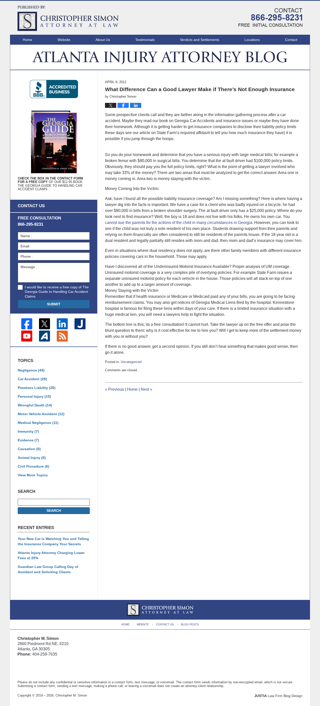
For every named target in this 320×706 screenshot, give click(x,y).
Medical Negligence (38, 423)
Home (27, 40)
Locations (252, 40)
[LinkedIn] (62, 323)
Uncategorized (131, 362)
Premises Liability (37, 388)
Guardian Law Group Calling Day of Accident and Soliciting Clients (48, 569)
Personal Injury (34, 396)
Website (64, 40)
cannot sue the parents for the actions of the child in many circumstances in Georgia (178, 222)
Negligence (31, 370)
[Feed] (62, 336)
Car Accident (32, 379)
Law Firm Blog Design (278, 696)
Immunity (28, 431)
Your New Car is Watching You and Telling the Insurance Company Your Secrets (53, 541)
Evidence (28, 440)
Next (146, 389)
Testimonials (145, 40)
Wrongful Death (35, 405)
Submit (53, 304)
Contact (291, 40)
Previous (114, 389)
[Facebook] (27, 323)
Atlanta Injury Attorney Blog (68, 18)
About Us (103, 40)
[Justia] (80, 323)
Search (53, 511)
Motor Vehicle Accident (41, 414)
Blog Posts (190, 624)
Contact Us (165, 624)
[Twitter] (44, 323)
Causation (29, 449)
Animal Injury (32, 458)
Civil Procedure (33, 466)
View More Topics (33, 475)
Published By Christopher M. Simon (270, 17)
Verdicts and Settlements (199, 40)
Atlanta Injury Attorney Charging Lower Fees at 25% (51, 555)
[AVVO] (44, 336)
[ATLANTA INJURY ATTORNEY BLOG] (160, 57)
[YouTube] (27, 336)
